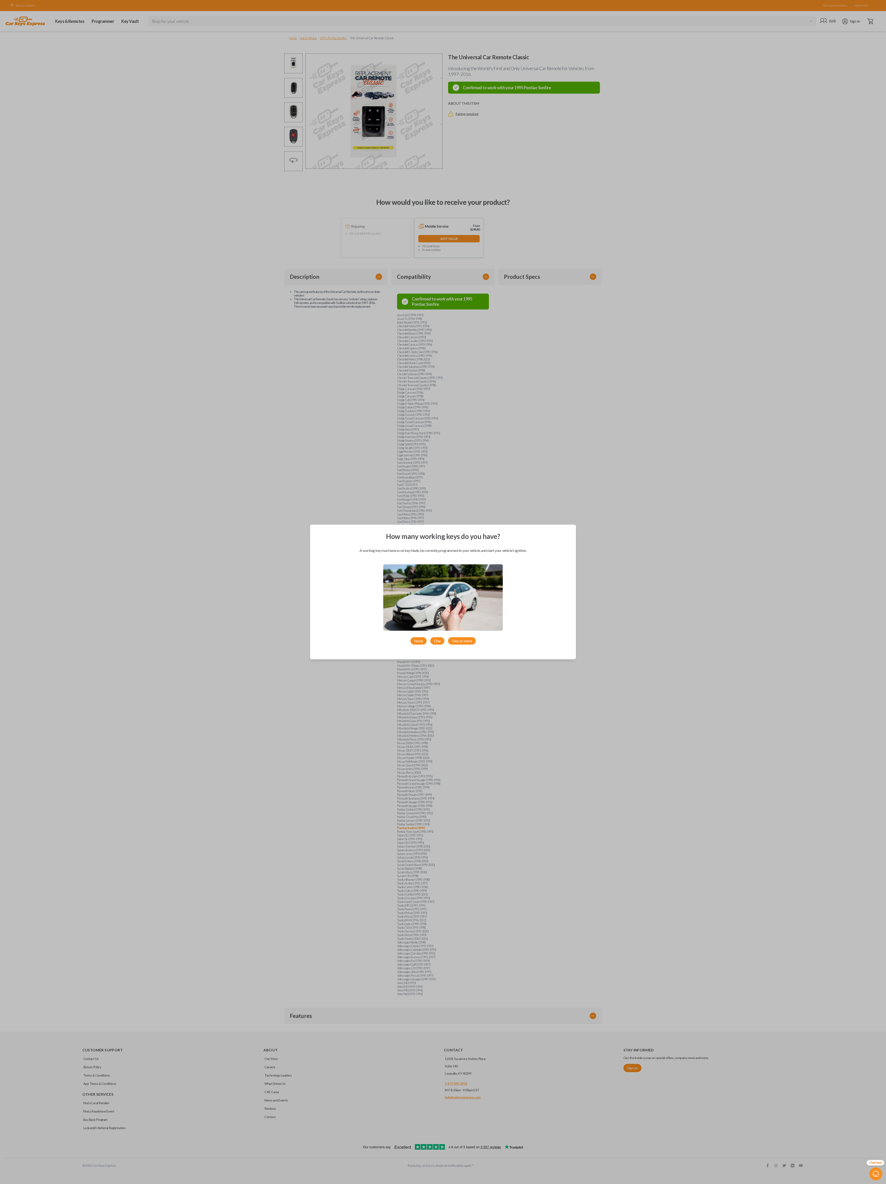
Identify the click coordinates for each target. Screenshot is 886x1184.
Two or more (462, 641)
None (418, 641)
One (437, 641)
